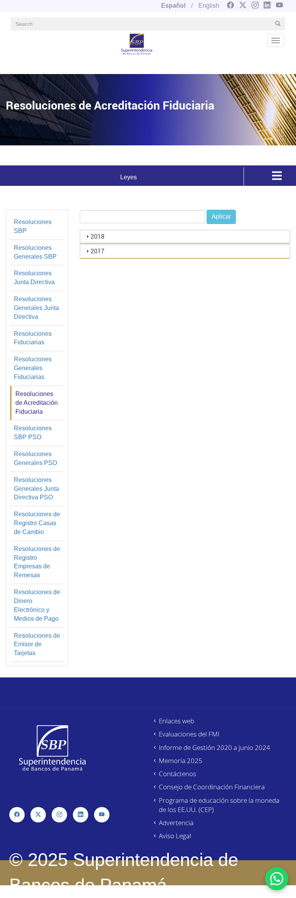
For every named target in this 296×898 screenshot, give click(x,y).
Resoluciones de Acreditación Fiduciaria (36, 403)
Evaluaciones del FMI (189, 734)
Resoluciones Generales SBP (35, 252)
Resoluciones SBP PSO (33, 432)
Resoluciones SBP (33, 226)
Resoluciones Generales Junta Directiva (36, 308)
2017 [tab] (97, 251)
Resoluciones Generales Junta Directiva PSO (36, 489)
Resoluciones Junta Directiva (34, 277)
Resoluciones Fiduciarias (33, 338)
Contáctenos (177, 773)
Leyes (128, 177)
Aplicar (221, 216)
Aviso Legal (175, 835)
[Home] (136, 43)
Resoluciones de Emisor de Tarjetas (37, 644)
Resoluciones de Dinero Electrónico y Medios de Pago (37, 605)
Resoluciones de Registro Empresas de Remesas (37, 562)
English (208, 5)
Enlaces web (176, 720)
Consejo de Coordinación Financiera (212, 786)
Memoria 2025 (180, 760)
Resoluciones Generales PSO (35, 458)
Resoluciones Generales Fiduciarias (33, 368)
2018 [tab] (97, 236)
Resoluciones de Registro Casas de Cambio (37, 523)
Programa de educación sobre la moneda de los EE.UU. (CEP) (219, 805)
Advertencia (176, 822)
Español (173, 5)
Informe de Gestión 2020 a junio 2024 (214, 747)
